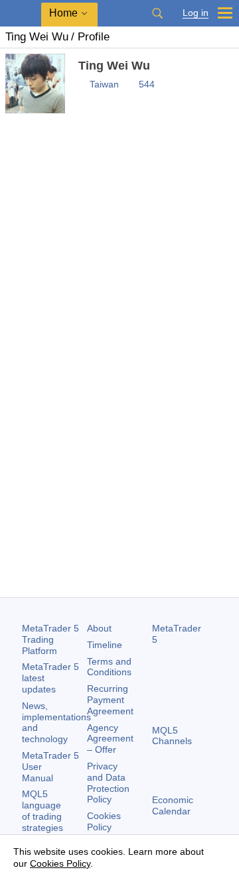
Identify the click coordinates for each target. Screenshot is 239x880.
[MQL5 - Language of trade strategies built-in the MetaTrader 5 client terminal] (20, 13)
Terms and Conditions (109, 667)
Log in (195, 13)
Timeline (104, 644)
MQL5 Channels (172, 736)
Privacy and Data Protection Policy (108, 782)
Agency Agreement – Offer (110, 738)
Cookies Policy (104, 821)
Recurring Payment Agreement (110, 699)
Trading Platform (50, 639)
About (99, 628)
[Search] (157, 13)
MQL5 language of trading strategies (42, 810)
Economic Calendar (172, 805)
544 (147, 84)
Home (63, 13)
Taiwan (104, 84)
